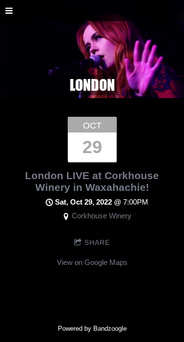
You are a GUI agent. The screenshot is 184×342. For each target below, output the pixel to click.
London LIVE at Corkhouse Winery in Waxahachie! (92, 181)
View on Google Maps (92, 262)
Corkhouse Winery (101, 215)
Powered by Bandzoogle (92, 328)
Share (97, 242)
